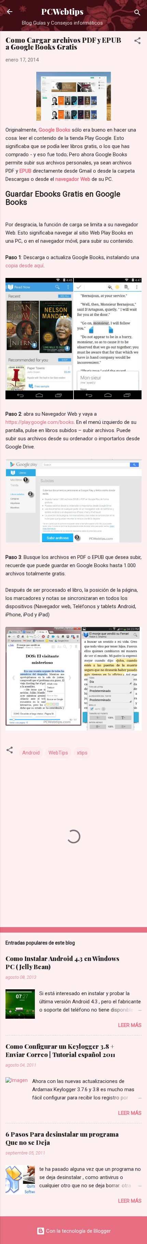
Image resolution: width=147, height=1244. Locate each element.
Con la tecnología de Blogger (78, 1231)
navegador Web (72, 179)
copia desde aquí (24, 266)
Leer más (130, 1025)
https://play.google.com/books (39, 422)
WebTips (58, 753)
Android (31, 753)
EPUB (25, 171)
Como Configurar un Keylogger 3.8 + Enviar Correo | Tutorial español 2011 (60, 1050)
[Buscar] (137, 13)
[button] (137, 42)
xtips (82, 753)
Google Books (54, 130)
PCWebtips (62, 11)
